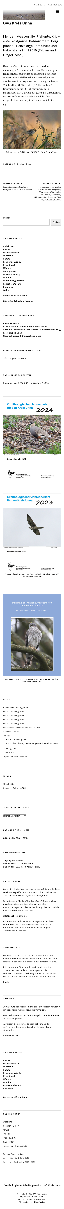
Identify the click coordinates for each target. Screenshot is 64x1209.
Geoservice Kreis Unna (15, 295)
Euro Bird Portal (11, 252)
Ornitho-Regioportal (13, 280)
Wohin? (7, 290)
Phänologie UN (9, 748)
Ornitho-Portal (15, 1015)
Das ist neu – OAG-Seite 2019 (16, 1158)
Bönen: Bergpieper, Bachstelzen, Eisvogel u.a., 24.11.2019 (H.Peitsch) (17, 187)
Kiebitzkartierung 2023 (13, 715)
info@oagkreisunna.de (15, 916)
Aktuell (6, 784)
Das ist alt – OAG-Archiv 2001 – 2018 (19, 1162)
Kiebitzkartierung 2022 (13, 711)
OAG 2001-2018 (55, 5)
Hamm (6, 258)
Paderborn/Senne (12, 284)
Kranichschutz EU (12, 262)
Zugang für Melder (13, 860)
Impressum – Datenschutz (15, 756)
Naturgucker (9, 271)
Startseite (39, 5)
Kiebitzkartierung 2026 (13, 723)
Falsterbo (8, 255)
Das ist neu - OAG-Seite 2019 (18, 863)
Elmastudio (39, 1202)
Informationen (53, 1015)
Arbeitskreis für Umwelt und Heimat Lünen (25, 326)
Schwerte (8, 287)
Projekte (7, 736)
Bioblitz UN (8, 246)
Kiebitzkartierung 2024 (16, 739)
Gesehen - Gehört (24, 164)
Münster (7, 268)
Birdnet (7, 249)
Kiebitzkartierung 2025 (13, 719)
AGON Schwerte (11, 323)
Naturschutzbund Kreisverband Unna (22, 336)
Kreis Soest (9, 265)
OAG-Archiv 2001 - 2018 (15, 838)
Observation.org (11, 274)
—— (4, 1150)
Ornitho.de (8, 924)
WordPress (40, 1199)
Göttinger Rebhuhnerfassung (18, 301)
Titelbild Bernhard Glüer (13, 1154)
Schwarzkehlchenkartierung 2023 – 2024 (21, 727)
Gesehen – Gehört (11, 732)
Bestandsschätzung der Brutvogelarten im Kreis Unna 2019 (32, 743)
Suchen (6, 218)
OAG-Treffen (8, 752)
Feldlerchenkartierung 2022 (15, 707)
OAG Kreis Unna (17, 23)
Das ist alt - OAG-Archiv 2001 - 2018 (21, 866)
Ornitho (7, 277)
